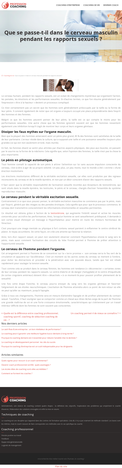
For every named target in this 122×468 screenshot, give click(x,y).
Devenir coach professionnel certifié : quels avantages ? (26, 365)
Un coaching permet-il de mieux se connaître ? (94, 313)
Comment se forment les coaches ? (16, 373)
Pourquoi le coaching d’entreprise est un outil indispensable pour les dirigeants (36, 346)
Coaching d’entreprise (68, 5)
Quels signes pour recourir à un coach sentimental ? (24, 360)
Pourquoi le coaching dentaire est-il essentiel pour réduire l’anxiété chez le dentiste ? (39, 338)
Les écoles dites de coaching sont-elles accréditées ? (24, 369)
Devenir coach (110, 5)
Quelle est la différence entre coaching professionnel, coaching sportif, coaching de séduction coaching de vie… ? (31, 316)
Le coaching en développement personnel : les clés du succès (28, 342)
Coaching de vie (91, 5)
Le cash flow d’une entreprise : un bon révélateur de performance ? (31, 329)
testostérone (57, 213)
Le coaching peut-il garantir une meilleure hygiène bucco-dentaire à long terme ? (37, 333)
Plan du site (61, 466)
